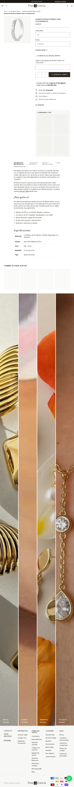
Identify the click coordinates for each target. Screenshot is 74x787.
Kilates (37, 40)
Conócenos (36, 736)
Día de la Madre (51, 738)
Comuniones (50, 744)
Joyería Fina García (14, 783)
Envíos (62, 735)
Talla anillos (39, 31)
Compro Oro (22, 738)
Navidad (48, 750)
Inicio (5, 11)
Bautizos (48, 741)
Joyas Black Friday (14, 11)
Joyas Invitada (50, 757)
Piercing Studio (37, 769)
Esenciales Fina (37, 739)
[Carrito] (72, 6)
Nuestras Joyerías (60, 1)
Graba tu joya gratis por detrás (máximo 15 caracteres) (49, 62)
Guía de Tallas (24, 191)
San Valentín (50, 753)
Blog (33, 772)
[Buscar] (6, 6)
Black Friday (49, 747)
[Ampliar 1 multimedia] (17, 29)
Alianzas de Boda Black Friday (31, 11)
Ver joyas (6, 722)
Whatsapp (7, 740)
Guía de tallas (40, 50)
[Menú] (2, 6)
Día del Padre (50, 735)
